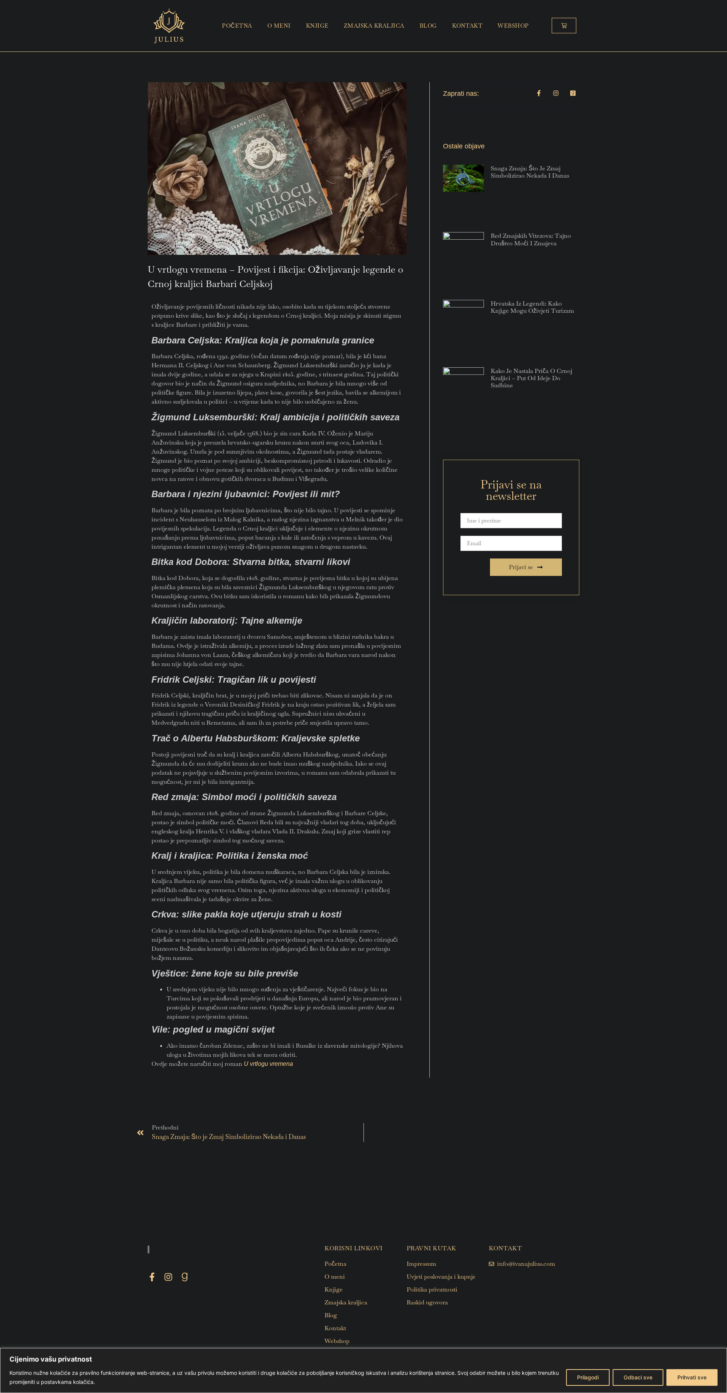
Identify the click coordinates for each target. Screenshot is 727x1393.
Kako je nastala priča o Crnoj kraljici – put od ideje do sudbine (531, 378)
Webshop (513, 25)
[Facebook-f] (152, 1277)
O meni (279, 25)
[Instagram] (168, 1277)
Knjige (317, 25)
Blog (428, 25)
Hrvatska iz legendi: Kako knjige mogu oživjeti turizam (532, 307)
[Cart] (564, 25)
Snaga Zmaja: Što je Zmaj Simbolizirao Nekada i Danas (530, 171)
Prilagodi (588, 1377)
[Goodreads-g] (184, 1277)
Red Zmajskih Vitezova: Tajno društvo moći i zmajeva (531, 239)
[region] (363, 1370)
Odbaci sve (638, 1377)
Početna (237, 25)
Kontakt (467, 25)
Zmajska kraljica (374, 25)
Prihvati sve (692, 1377)
